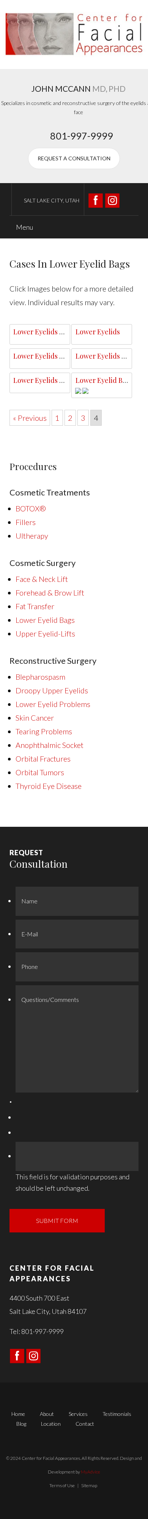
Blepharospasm (40, 676)
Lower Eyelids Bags (43, 331)
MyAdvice (90, 1472)
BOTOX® (31, 508)
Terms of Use (62, 1485)
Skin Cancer (35, 717)
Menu (24, 227)
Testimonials (116, 1414)
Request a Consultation (74, 158)
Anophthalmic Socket (49, 744)
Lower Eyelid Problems (53, 704)
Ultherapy (32, 535)
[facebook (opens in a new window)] (96, 199)
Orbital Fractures (43, 758)
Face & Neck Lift (42, 578)
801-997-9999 (81, 135)
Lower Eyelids (98, 331)
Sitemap (89, 1485)
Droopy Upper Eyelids (52, 690)
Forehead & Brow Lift (50, 592)
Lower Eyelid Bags (104, 380)
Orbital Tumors (40, 772)
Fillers (26, 522)
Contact (85, 1423)
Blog (21, 1423)
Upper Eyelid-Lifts (45, 633)
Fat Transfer (35, 606)
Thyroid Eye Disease (49, 785)
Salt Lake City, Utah (51, 200)
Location (51, 1423)
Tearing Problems (44, 731)
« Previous (30, 417)
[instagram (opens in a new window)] (112, 199)
